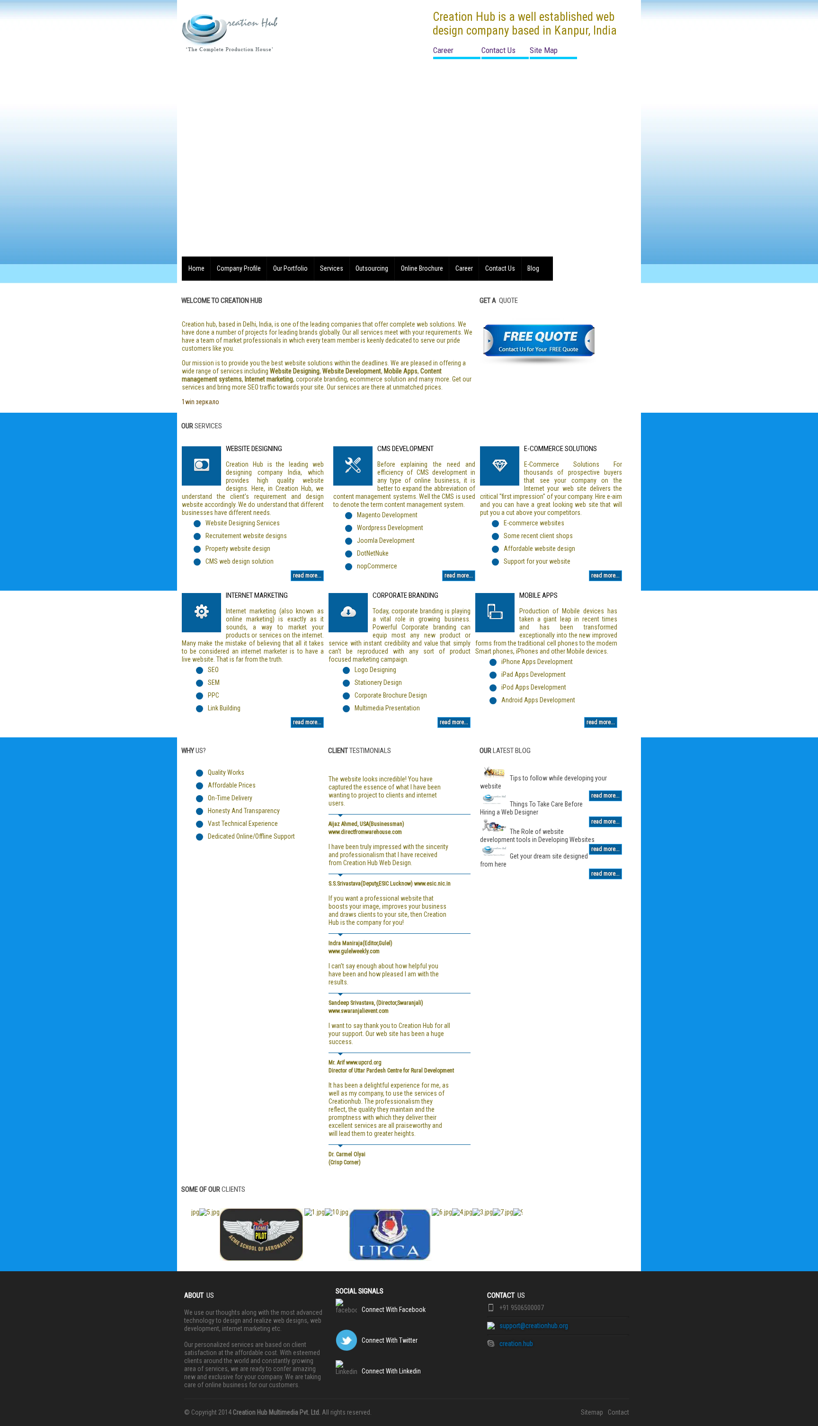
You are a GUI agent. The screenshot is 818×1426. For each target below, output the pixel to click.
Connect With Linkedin (391, 1371)
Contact (618, 1412)
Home (196, 268)
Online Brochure (422, 268)
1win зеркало (200, 402)
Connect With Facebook (394, 1309)
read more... (307, 575)
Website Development (351, 371)
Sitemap (592, 1412)
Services (331, 268)
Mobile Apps (401, 371)
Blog (533, 268)
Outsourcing (372, 268)
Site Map (544, 50)
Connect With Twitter (390, 1340)
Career (443, 50)
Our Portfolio (290, 268)
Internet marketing (269, 379)
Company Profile (239, 268)
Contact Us (498, 50)
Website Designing (295, 371)
